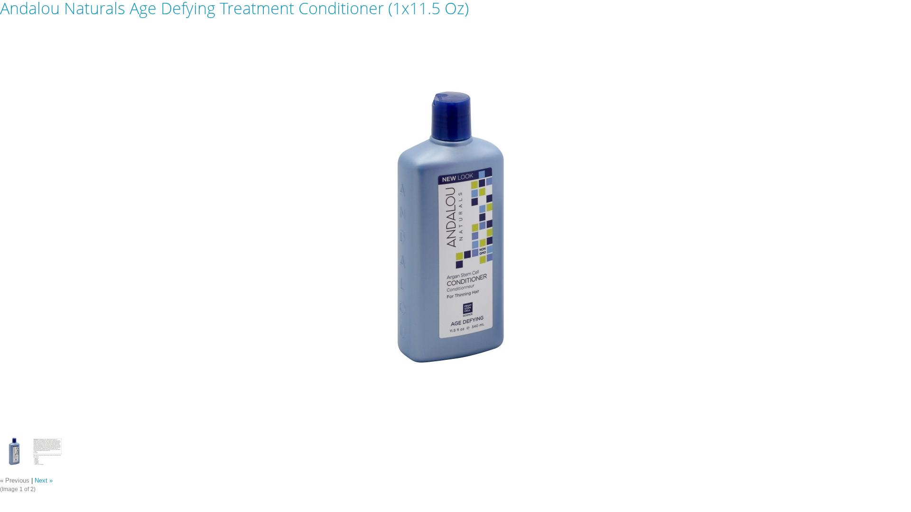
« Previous (14, 480)
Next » (44, 480)
